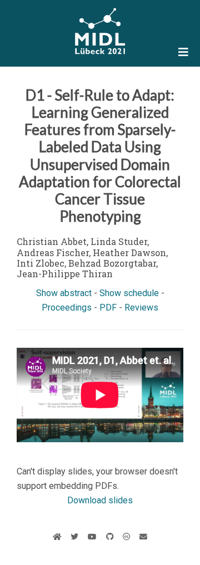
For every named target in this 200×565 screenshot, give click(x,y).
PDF (108, 307)
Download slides (100, 500)
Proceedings (67, 307)
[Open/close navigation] (183, 52)
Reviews (141, 307)
